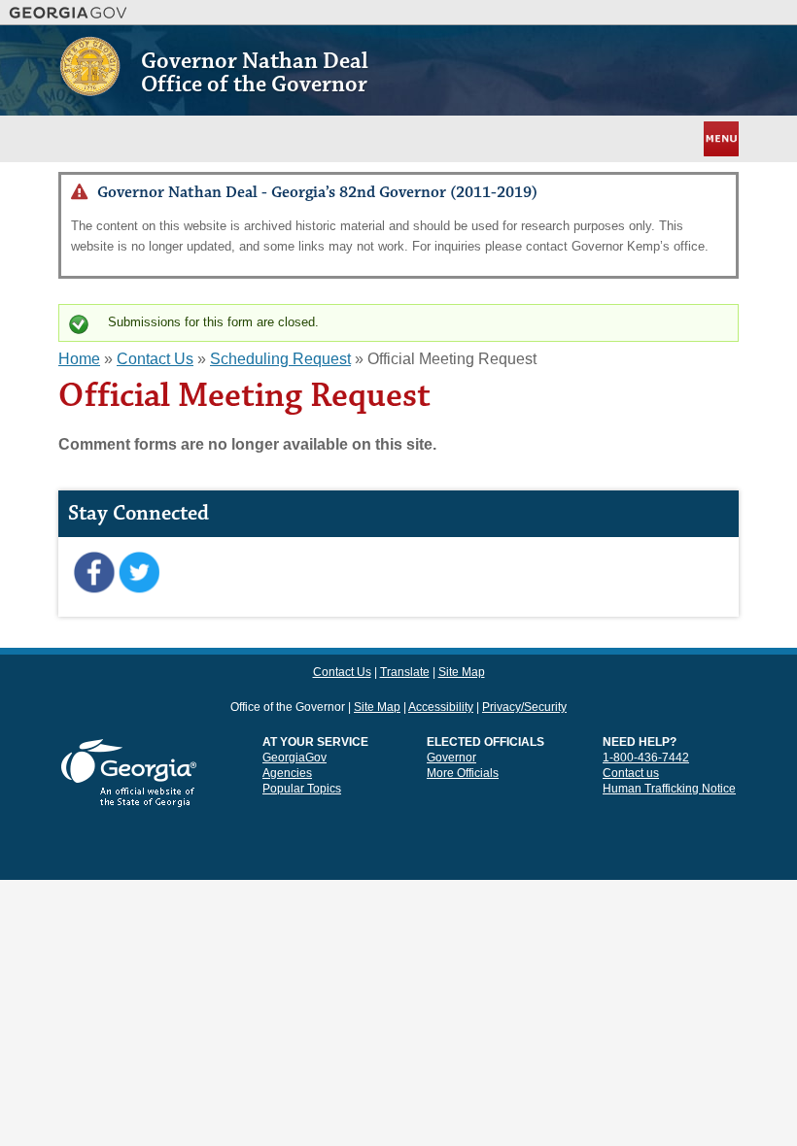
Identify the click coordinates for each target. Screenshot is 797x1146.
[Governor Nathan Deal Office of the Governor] (89, 89)
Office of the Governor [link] (287, 707)
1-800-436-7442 (646, 757)
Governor (451, 757)
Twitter (138, 573)
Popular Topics (301, 788)
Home (79, 359)
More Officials (463, 773)
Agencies (287, 773)
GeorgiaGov (294, 757)
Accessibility (440, 707)
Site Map (461, 672)
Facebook (94, 573)
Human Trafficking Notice (669, 788)
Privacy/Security (524, 707)
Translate (405, 672)
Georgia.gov (68, 12)
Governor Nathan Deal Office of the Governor (254, 73)
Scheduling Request (280, 359)
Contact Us (155, 359)
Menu (719, 138)
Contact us (631, 773)
